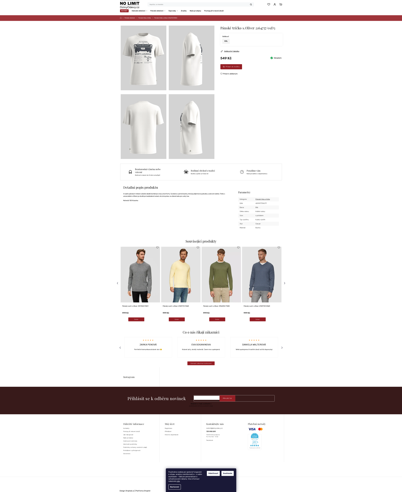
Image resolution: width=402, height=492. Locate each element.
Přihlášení (168, 431)
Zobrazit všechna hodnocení (201, 363)
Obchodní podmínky (130, 444)
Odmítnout (213, 473)
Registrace (168, 428)
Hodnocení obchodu (130, 441)
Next (285, 283)
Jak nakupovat (128, 434)
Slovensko (126, 453)
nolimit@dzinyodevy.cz (214, 428)
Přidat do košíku (233, 67)
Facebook (209, 440)
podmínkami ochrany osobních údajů (201, 406)
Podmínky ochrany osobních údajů (135, 447)
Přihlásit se (227, 398)
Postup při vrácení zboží (131, 431)
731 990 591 (211, 431)
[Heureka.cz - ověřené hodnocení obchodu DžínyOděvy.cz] (265, 441)
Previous (118, 283)
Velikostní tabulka (231, 51)
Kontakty (126, 428)
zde (178, 481)
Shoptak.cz (129, 491)
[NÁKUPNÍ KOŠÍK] (280, 4)
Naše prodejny (128, 438)
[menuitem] (124, 10)
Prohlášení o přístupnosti (132, 450)
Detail (136, 319)
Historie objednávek (171, 434)
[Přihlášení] (275, 4)
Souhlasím (227, 473)
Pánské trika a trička (262, 199)
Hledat (251, 4)
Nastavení (174, 487)
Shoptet (147, 491)
